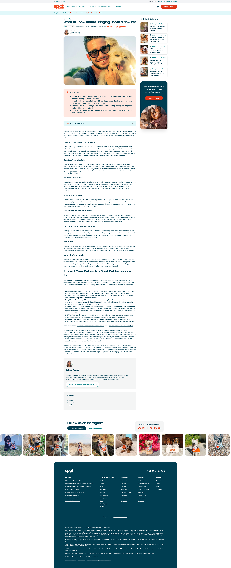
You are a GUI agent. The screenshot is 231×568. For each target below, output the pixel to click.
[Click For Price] (158, 7)
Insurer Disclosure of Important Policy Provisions (97, 527)
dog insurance (116, 306)
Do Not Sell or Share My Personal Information (99, 560)
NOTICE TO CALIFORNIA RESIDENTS (74, 527)
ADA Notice (141, 492)
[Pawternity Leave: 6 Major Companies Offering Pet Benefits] (153, 61)
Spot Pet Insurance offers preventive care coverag (99, 319)
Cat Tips (123, 483)
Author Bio (77, 34)
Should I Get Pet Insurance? (72, 501)
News (157, 486)
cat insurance (129, 306)
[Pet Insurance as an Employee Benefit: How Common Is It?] (153, 72)
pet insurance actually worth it (121, 326)
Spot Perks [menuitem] (117, 7)
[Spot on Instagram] (147, 471)
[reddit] (117, 26)
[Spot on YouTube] (159, 428)
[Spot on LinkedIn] (143, 428)
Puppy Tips (124, 501)
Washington (103, 504)
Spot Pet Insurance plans (73, 280)
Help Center (141, 501)
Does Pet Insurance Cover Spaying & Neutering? (78, 486)
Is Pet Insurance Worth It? (72, 495)
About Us (158, 481)
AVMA (71, 400)
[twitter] (114, 26)
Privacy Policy (81, 560)
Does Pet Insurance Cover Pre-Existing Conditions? (79, 483)
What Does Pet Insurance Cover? (74, 481)
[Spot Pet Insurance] (69, 471)
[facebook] (108, 26)
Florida (102, 483)
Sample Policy (142, 486)
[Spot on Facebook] (139, 428)
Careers (158, 483)
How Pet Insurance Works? (72, 489)
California (103, 481)
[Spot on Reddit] (155, 428)
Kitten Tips (124, 489)
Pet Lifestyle (124, 495)
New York (102, 492)
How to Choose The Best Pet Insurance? (76, 492)
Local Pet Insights (126, 492)
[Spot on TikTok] (147, 428)
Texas (101, 501)
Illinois (101, 486)
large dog (73, 171)
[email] (122, 26)
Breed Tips (124, 481)
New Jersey (103, 489)
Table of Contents (77, 123)
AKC (70, 405)
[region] (115, 445)
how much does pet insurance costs (90, 326)
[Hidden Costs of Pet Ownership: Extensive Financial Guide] (153, 49)
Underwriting (152, 1)
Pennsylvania (103, 498)
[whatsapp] (120, 26)
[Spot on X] (151, 428)
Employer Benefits (143, 481)
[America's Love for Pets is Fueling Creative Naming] (153, 27)
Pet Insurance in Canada (120, 517)
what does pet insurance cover (82, 298)
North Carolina (104, 495)
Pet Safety (124, 498)
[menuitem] (71, 7)
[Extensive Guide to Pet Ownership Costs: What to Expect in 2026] (153, 38)
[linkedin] (111, 26)
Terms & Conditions (143, 489)
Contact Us (159, 489)
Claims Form (141, 498)
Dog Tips (123, 486)
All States (102, 506)
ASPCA (71, 403)
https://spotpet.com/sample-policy (135, 530)
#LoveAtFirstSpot (95, 428)
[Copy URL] (125, 26)
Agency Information (143, 483)
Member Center (142, 495)
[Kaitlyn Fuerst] (66, 32)
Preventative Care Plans (71, 498)
